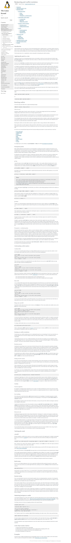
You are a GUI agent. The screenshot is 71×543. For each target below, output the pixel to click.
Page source (59, 540)
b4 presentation (41, 83)
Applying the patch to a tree (21, 8)
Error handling (22, 31)
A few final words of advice (21, 41)
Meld (17, 136)
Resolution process (23, 25)
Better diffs (22, 20)
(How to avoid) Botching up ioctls (7, 48)
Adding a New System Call (6, 45)
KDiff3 (17, 134)
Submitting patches (4, 25)
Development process (4, 24)
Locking (2, 60)
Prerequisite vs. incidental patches (26, 15)
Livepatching (3, 71)
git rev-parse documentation (22, 448)
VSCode (17, 141)
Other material (4, 54)
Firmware (2, 81)
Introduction (19, 7)
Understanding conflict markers (23, 17)
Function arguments (23, 30)
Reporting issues (4, 77)
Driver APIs (3, 57)
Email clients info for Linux (6, 41)
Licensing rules (3, 62)
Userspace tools (3, 78)
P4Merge (17, 137)
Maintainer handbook (4, 28)
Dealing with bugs (4, 52)
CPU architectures (4, 85)
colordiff (19, 36)
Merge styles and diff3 (24, 21)
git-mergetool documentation (47, 143)
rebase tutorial (35, 380)
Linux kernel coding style (6, 39)
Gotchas (19, 28)
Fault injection (3, 70)
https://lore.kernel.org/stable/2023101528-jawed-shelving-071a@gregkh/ (42, 498)
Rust (1, 72)
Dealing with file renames (24, 26)
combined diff (35, 274)
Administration (3, 74)
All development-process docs (6, 29)
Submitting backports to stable (22, 40)
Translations (3, 88)
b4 (20, 82)
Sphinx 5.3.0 (48, 540)
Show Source (3, 93)
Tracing (2, 68)
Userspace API (3, 80)
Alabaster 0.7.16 (53, 540)
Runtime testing (21, 38)
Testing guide (3, 66)
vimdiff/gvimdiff (19, 132)
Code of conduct (4, 27)
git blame (21, 14)
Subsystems (3, 59)
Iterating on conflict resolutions (23, 23)
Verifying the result (20, 34)
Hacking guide (3, 67)
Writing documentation (5, 63)
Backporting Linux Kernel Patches (41, 537)
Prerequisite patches (21, 11)
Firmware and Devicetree (5, 83)
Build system (3, 76)
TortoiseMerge (18, 135)
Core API (2, 56)
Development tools (4, 64)
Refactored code (23, 32)
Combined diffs (22, 19)
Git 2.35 (32, 327)
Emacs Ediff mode (19, 131)
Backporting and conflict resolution (7, 44)
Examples (18, 42)
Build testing (20, 37)
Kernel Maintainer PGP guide (6, 40)
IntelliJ (17, 140)
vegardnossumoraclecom (30, 4)
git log (21, 13)
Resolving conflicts (20, 9)
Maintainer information (5, 53)
